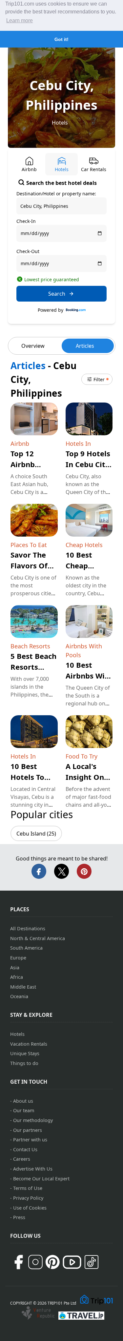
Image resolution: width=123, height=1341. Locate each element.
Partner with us (30, 1139)
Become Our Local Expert (41, 1178)
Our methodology (33, 1120)
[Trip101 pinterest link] (52, 1262)
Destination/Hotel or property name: (56, 193)
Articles (85, 345)
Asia (14, 967)
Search (56, 293)
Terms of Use (27, 1188)
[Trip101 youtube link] (72, 1262)
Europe (18, 958)
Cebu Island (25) (36, 833)
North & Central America (37, 938)
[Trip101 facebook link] (18, 1262)
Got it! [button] (61, 39)
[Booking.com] (76, 310)
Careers (21, 1159)
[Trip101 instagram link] (35, 1262)
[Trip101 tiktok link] (91, 1262)
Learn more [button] (19, 20)
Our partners (27, 1130)
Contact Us (25, 1149)
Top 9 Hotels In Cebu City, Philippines (88, 464)
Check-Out (27, 251)
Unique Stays (24, 1053)
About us (23, 1101)
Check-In (26, 221)
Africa (16, 977)
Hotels (60, 122)
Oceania (19, 996)
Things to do (24, 1063)
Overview (33, 345)
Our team (23, 1110)
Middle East (23, 987)
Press (19, 1217)
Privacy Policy (28, 1198)
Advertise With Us (32, 1169)
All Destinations (27, 928)
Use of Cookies (30, 1208)
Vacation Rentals (28, 1044)
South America (26, 948)
